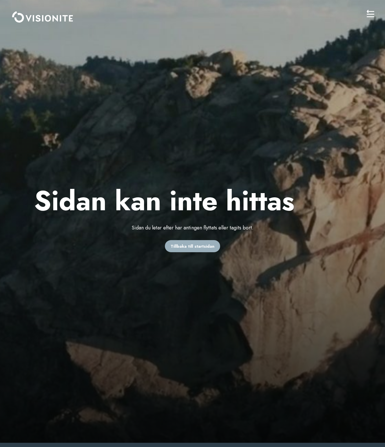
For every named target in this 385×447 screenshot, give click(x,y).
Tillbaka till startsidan (192, 246)
